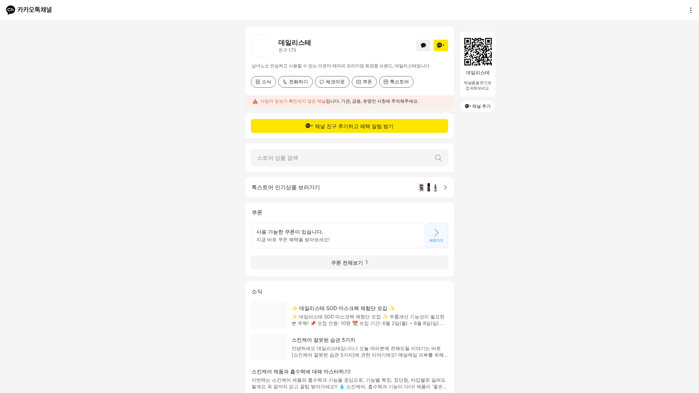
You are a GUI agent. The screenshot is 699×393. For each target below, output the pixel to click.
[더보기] (688, 10)
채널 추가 (481, 106)
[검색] (438, 158)
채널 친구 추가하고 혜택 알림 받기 (354, 126)
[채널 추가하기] (441, 45)
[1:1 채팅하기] (423, 45)
